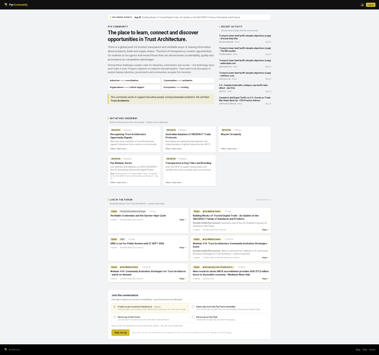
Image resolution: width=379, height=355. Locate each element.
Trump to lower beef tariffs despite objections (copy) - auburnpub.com (245, 61)
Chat (365, 349)
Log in (371, 5)
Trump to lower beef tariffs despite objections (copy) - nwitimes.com (245, 74)
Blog (358, 349)
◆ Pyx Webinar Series (211, 211)
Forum (372, 349)
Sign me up (120, 332)
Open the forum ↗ (264, 200)
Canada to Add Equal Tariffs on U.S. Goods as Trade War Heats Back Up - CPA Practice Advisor (244, 99)
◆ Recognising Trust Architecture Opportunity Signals (219, 267)
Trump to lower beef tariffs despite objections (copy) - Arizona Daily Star (245, 37)
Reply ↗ (183, 220)
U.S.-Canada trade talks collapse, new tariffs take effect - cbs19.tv (243, 86)
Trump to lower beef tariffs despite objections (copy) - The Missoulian (245, 49)
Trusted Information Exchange (132, 211)
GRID (122, 239)
